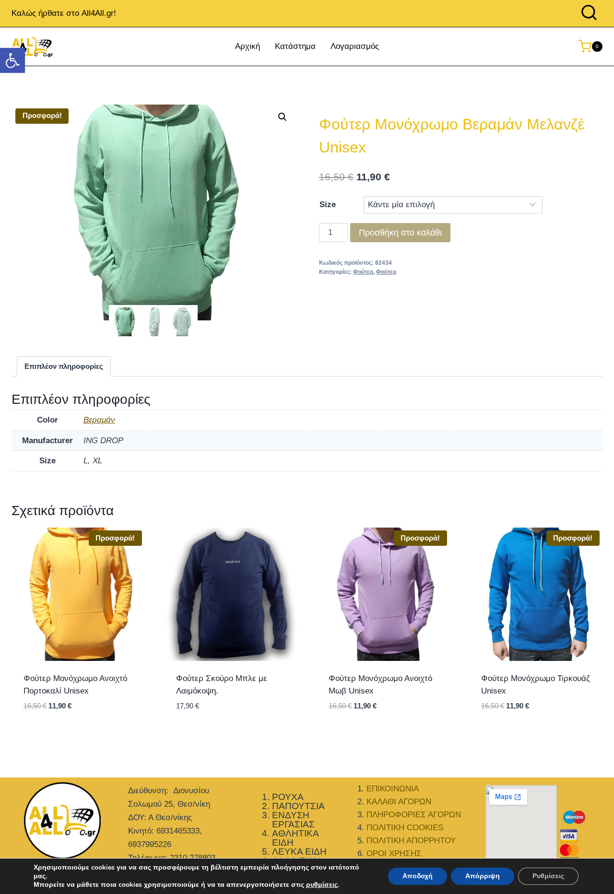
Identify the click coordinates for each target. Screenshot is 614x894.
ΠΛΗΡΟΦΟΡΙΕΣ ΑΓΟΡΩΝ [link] (413, 814)
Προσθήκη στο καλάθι (400, 232)
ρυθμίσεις (322, 885)
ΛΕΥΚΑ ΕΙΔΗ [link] (299, 852)
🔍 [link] (282, 117)
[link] (12, 60)
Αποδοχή (417, 876)
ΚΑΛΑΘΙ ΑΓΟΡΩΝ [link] (398, 801)
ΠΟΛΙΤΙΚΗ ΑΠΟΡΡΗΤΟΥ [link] (411, 840)
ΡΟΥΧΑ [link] (288, 797)
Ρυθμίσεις (548, 876)
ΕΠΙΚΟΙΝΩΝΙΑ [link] (392, 788)
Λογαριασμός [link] (355, 46)
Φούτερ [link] (363, 272)
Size (327, 204)
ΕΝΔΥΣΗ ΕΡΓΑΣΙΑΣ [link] (293, 819)
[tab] (64, 366)
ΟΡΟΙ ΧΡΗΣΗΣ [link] (394, 853)
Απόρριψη (482, 876)
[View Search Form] (589, 13)
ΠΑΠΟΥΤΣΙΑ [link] (298, 806)
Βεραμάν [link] (99, 419)
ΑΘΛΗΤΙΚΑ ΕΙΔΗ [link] (295, 837)
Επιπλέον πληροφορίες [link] (63, 366)
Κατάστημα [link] (295, 46)
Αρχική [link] (247, 46)
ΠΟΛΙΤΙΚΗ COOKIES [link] (404, 827)
